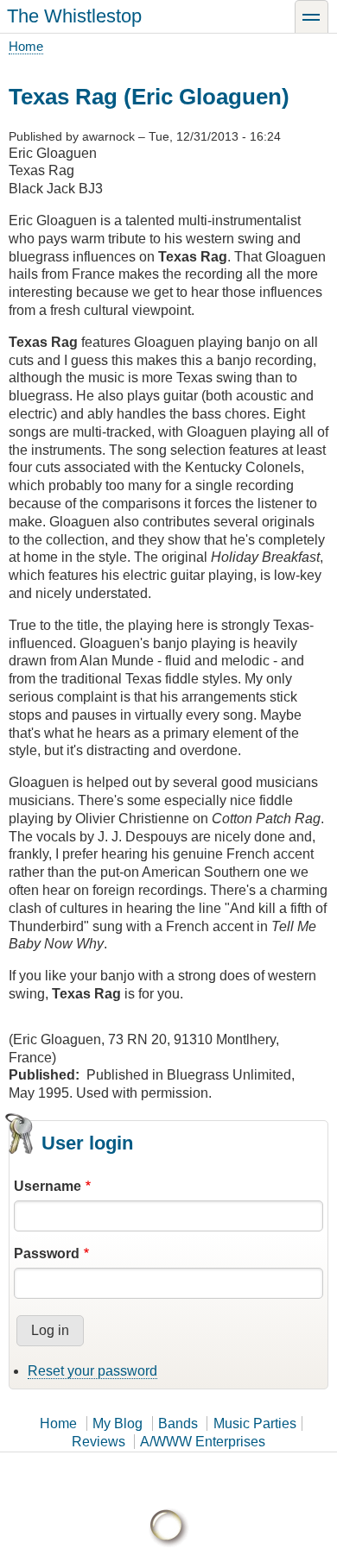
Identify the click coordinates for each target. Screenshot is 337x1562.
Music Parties (254, 1423)
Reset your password (92, 1371)
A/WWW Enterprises (202, 1441)
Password (46, 1253)
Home (26, 46)
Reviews (98, 1441)
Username (47, 1186)
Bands (178, 1423)
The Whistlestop (74, 16)
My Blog (117, 1423)
